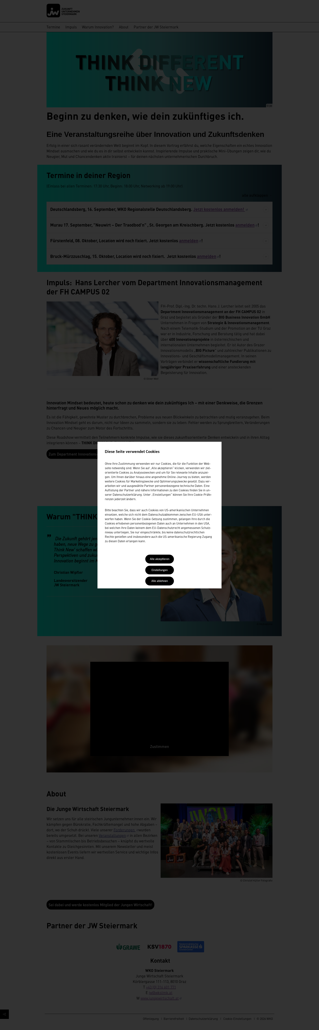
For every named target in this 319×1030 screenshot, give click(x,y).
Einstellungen (160, 570)
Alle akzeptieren (159, 559)
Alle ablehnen (159, 581)
